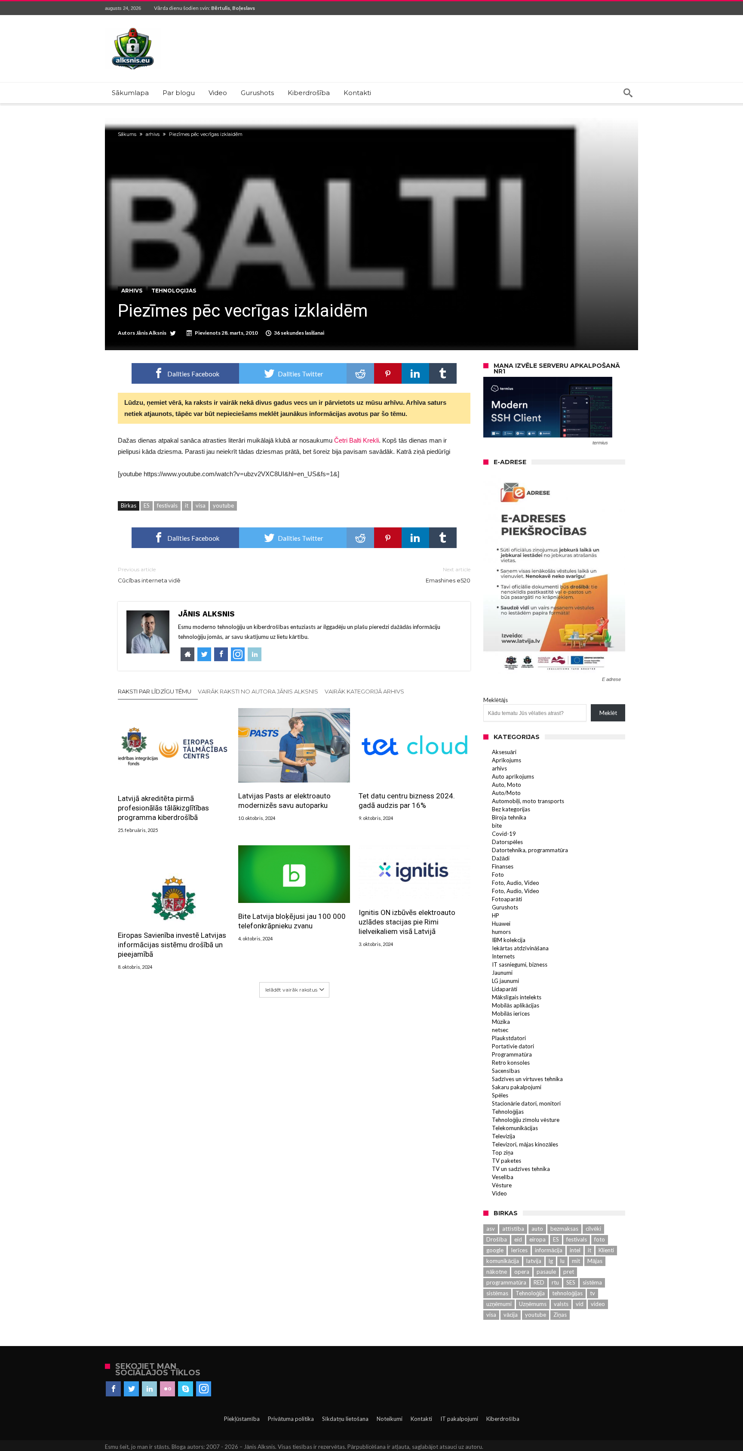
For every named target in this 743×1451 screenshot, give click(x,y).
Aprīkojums (506, 760)
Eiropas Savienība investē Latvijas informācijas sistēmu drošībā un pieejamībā (172, 944)
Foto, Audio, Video (515, 882)
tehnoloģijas (567, 1293)
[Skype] (185, 1389)
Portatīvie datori (513, 1046)
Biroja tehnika (509, 817)
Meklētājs (495, 699)
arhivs (153, 134)
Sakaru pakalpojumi (516, 1087)
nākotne (496, 1271)
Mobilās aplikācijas (515, 1005)
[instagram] (203, 1389)
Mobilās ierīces (511, 1013)
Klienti (606, 1250)
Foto (498, 874)
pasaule (546, 1271)
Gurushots (505, 907)
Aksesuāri (504, 752)
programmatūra (506, 1282)
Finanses (502, 866)
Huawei (501, 923)
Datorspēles (507, 841)
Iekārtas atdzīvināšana (520, 948)
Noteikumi (389, 1418)
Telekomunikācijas (515, 1127)
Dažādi (501, 858)
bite (497, 825)
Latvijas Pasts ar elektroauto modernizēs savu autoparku (284, 801)
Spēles (500, 1095)
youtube (223, 505)
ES (147, 505)
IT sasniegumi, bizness (519, 964)
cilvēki (593, 1228)
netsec (500, 1029)
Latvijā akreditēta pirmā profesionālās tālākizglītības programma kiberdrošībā (163, 808)
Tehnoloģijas (173, 290)
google (495, 1250)
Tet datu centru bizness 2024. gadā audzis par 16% (407, 801)
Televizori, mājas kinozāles (525, 1144)
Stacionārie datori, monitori (526, 1103)
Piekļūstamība (242, 1418)
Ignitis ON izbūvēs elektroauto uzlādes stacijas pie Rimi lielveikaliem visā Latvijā (407, 922)
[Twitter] (131, 1389)
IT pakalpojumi (459, 1418)
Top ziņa (502, 1152)
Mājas (594, 1260)
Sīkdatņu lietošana (345, 1418)
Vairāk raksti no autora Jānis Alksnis (258, 691)
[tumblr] (443, 373)
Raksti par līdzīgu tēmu (154, 691)
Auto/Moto (506, 792)
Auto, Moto (506, 784)
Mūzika (501, 1021)
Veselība (502, 1177)
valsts (561, 1303)
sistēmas (497, 1293)
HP (495, 915)
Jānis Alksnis (151, 333)
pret (568, 1271)
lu (562, 1260)
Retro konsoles (511, 1062)
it (186, 505)
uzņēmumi (499, 1303)
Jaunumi (502, 972)
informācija (548, 1250)
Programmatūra (512, 1054)
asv (490, 1228)
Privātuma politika (291, 1418)
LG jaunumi (505, 980)
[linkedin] (415, 373)
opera (521, 1271)
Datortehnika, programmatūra (530, 850)
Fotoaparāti (507, 899)
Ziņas (560, 1314)
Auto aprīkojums (513, 776)
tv (592, 1293)
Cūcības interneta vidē (149, 575)
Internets (503, 956)
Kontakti (421, 1418)
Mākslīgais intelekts (516, 997)
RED (539, 1282)
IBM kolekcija (508, 940)
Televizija (503, 1136)
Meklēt (608, 712)
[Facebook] (113, 1389)
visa (201, 505)
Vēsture (502, 1185)
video (598, 1303)
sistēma (592, 1282)
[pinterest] (388, 373)
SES (570, 1282)
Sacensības (506, 1070)
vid (579, 1303)
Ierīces (519, 1250)
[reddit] (360, 373)
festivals (167, 505)
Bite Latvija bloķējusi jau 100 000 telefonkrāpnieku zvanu (292, 921)
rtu (555, 1282)
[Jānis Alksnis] (133, 28)
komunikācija (502, 1260)
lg (551, 1260)
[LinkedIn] (149, 1389)
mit (576, 1260)
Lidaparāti (504, 989)
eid (518, 1239)
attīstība (513, 1228)
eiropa (537, 1239)
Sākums (127, 134)
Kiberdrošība (502, 1418)
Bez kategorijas (511, 809)
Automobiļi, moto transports (528, 801)
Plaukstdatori (509, 1038)
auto (537, 1228)
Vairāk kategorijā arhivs (364, 691)
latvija (533, 1260)
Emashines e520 (448, 575)
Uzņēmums (533, 1303)
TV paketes (506, 1160)
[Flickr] (167, 1389)
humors (501, 931)
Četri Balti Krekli (356, 440)
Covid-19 (504, 833)
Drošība (496, 1239)
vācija (511, 1314)
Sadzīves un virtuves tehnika (527, 1078)
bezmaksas (564, 1228)
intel (575, 1250)
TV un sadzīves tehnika (521, 1168)
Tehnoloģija (530, 1293)
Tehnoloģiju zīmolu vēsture (525, 1119)
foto (599, 1239)
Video (499, 1193)
